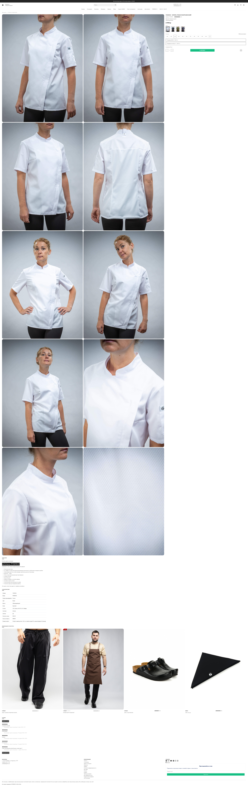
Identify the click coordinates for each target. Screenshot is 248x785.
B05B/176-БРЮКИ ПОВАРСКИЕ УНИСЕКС (9, 712)
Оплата (85, 771)
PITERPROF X (154, 9)
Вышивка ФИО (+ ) (172, 40)
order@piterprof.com (177, 5)
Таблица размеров (242, 34)
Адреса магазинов (87, 763)
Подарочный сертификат (89, 776)
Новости (85, 760)
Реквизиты (86, 765)
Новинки (83, 9)
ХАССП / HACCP (163, 9)
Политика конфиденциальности (90, 768)
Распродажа (89, 9)
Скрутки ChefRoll (121, 9)
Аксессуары (140, 9)
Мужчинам (96, 9)
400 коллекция (87, 778)
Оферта (85, 766)
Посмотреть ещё (6, 752)
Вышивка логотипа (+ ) (173, 43)
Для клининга (147, 9)
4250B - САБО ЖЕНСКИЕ (128, 712)
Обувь (114, 9)
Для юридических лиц (88, 775)
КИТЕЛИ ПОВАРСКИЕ (12, 12)
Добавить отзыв (5, 721)
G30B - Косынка (188, 712)
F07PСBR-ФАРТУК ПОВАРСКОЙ (68, 712)
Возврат (85, 772)
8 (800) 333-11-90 (177, 4)
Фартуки (109, 9)
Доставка (86, 769)
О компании (86, 762)
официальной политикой (46, 781)
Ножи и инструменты (131, 9)
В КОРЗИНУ (202, 50)
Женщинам (103, 9)
